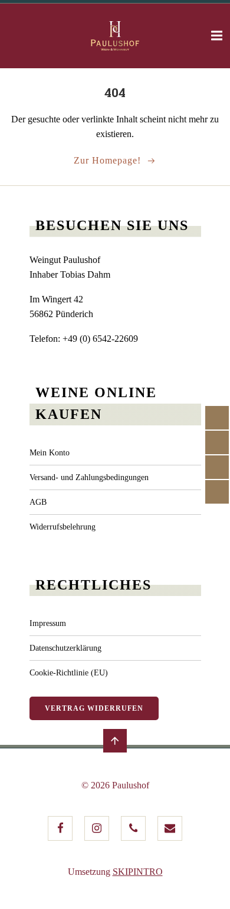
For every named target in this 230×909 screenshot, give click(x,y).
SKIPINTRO (138, 872)
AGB (38, 502)
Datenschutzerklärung (65, 648)
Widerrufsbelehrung (62, 526)
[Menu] (215, 36)
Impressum (47, 623)
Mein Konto (49, 452)
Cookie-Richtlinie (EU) (68, 672)
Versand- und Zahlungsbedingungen (89, 477)
